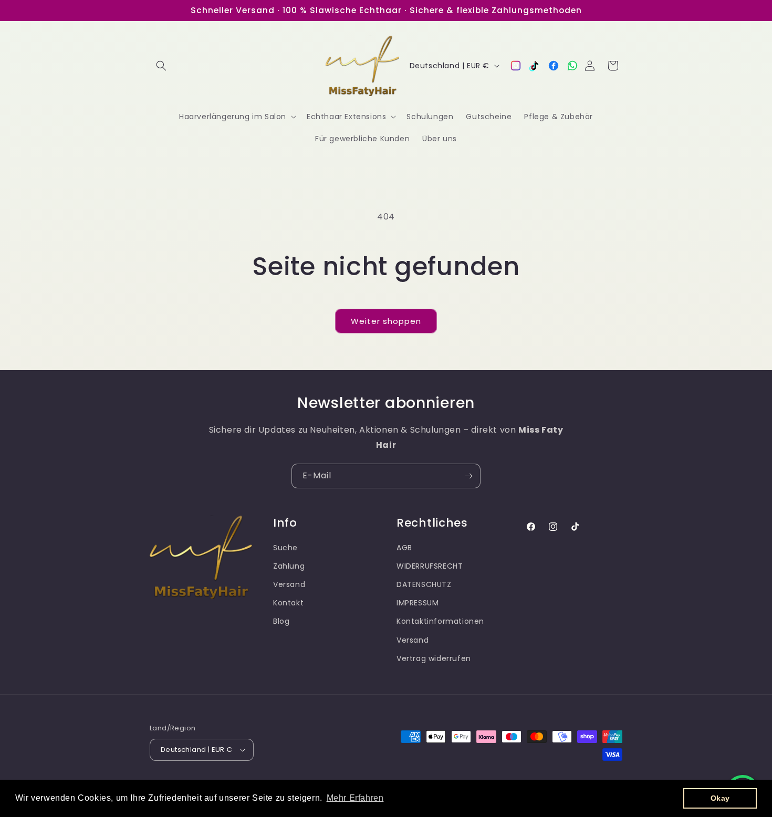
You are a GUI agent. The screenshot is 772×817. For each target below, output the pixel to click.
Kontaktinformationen (440, 621)
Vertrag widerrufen (434, 658)
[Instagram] (515, 65)
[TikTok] (534, 65)
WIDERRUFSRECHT (430, 566)
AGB (404, 547)
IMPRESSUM (418, 603)
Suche (285, 547)
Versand (289, 584)
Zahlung (289, 566)
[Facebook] (553, 65)
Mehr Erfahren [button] (355, 797)
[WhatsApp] (572, 65)
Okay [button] (720, 798)
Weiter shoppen (386, 321)
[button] (161, 65)
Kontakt (288, 603)
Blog (281, 621)
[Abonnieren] (468, 476)
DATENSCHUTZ (424, 584)
